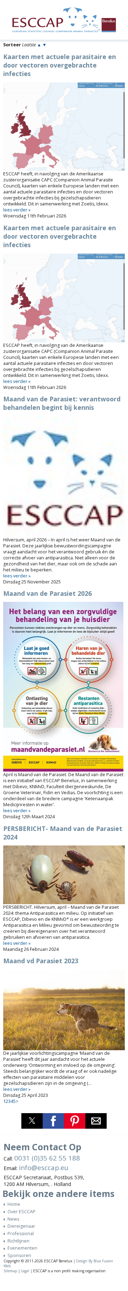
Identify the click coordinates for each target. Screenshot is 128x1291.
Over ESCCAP (21, 1212)
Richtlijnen (18, 1241)
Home (13, 1204)
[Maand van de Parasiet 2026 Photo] (64, 687)
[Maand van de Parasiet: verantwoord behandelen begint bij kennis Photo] (64, 476)
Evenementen (22, 1248)
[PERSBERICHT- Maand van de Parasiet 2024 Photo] (64, 874)
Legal (25, 1270)
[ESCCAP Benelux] (64, 21)
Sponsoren (19, 1255)
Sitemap (10, 1270)
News (13, 1219)
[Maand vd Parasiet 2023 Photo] (64, 1010)
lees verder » (17, 210)
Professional (20, 1234)
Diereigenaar (21, 1226)
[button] (32, 1121)
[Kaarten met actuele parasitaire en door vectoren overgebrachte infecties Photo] (64, 126)
